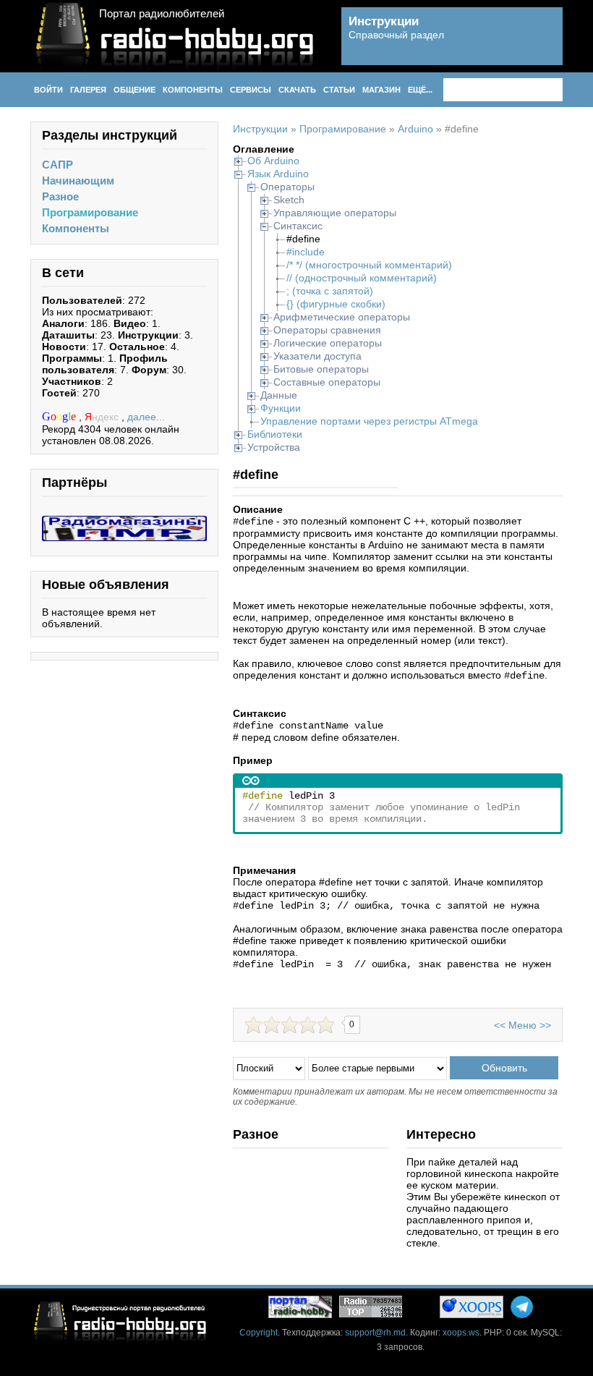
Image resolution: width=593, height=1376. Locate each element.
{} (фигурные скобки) (335, 304)
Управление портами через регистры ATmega (369, 421)
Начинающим (78, 180)
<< (499, 1025)
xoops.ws (461, 1333)
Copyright (258, 1333)
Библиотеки (274, 434)
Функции (280, 408)
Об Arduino (273, 160)
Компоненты (75, 228)
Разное (60, 196)
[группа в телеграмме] (522, 1307)
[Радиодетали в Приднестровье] (124, 521)
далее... (146, 416)
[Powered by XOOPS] (471, 1307)
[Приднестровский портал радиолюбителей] (300, 1307)
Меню (522, 1025)
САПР (57, 164)
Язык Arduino (278, 173)
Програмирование (90, 212)
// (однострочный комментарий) (361, 278)
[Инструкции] (541, 44)
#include (305, 252)
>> (545, 1025)
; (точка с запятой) (329, 291)
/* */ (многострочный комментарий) (369, 265)
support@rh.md (375, 1333)
